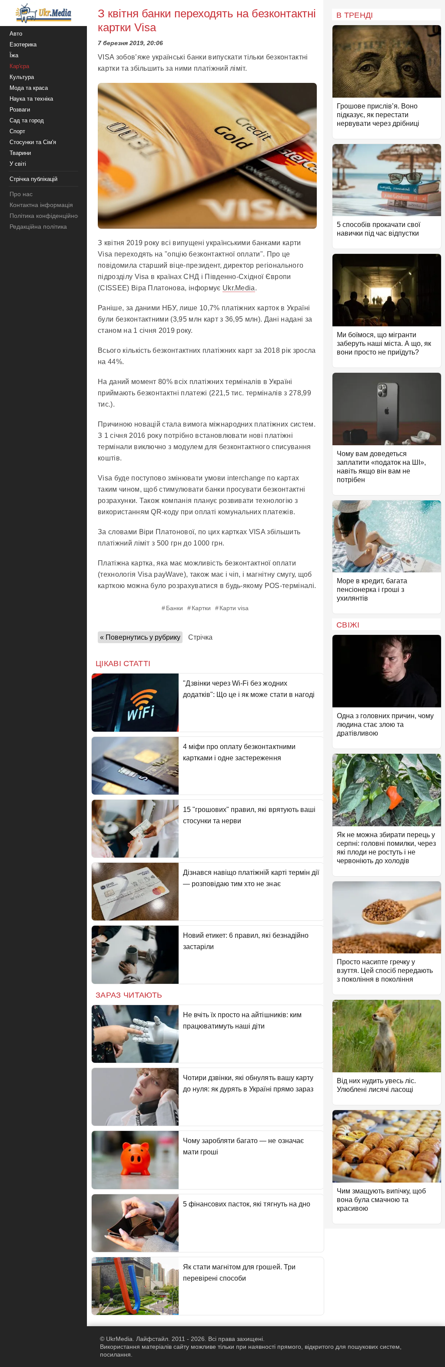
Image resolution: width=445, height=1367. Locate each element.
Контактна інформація (41, 204)
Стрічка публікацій (33, 179)
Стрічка (200, 637)
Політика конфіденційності (47, 215)
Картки (201, 608)
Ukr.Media (238, 288)
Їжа (14, 55)
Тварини (20, 153)
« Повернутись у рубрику (140, 637)
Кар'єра (19, 66)
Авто (16, 33)
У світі (18, 164)
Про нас (21, 194)
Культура (22, 77)
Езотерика (23, 44)
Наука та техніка (31, 98)
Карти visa (234, 608)
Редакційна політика (38, 226)
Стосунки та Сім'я (33, 142)
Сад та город (27, 120)
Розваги (20, 109)
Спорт (17, 131)
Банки (174, 608)
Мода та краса (29, 88)
